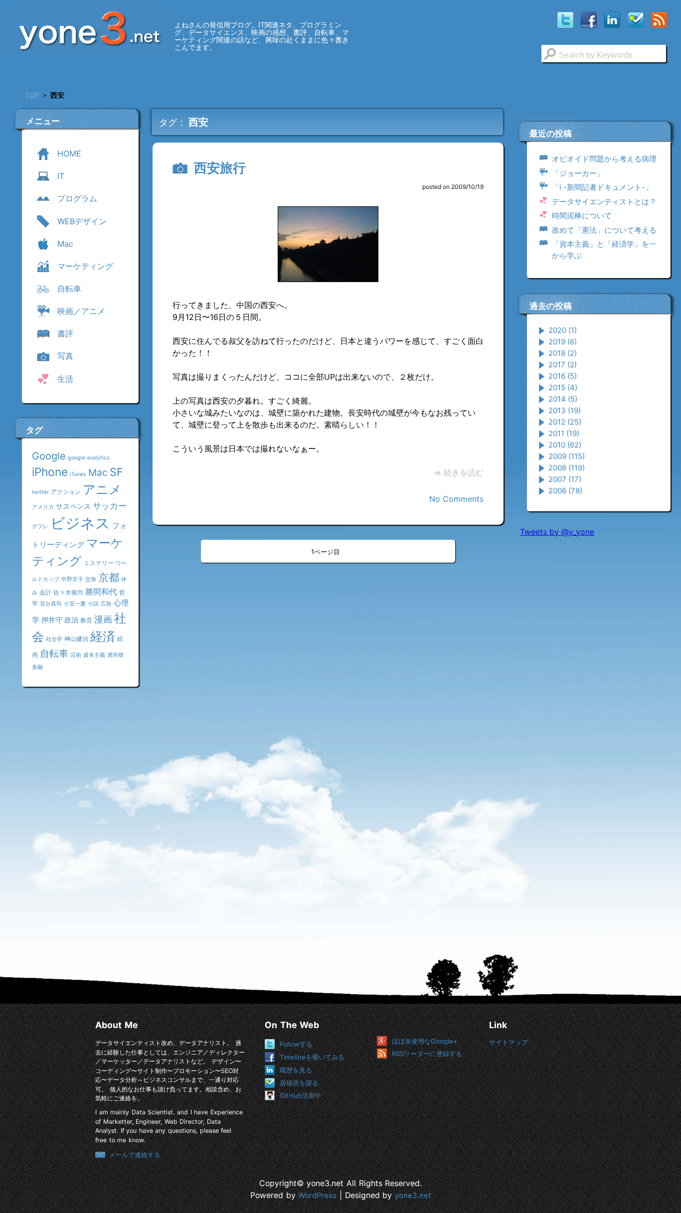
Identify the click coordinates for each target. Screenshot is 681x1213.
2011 (563, 433)
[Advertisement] (595, 697)
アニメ (102, 489)
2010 (564, 445)
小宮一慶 (75, 604)
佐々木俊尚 (68, 592)
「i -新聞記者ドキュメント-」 (602, 187)
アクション (66, 491)
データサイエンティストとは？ (604, 201)
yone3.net (413, 1195)
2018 (562, 353)
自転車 (54, 653)
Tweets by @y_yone (557, 532)
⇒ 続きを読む (459, 472)
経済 (102, 636)
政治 (71, 619)
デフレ (40, 526)
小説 (93, 604)
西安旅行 (220, 167)
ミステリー (99, 563)
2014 (562, 399)
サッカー (110, 505)
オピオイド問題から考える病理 (604, 158)
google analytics (89, 458)
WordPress (317, 1195)
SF (116, 471)
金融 (37, 667)
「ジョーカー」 (578, 173)
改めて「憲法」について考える (604, 230)
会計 (45, 592)
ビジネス (80, 523)
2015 (562, 387)
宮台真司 (51, 604)
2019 (562, 341)
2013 (564, 410)
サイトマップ (508, 1042)
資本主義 (94, 655)
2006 (565, 490)
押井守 (51, 619)
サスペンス (73, 506)
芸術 (75, 655)
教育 (86, 620)
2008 (566, 467)
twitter (40, 492)
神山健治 (76, 638)
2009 (566, 456)
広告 (106, 604)
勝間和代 (101, 592)
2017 (562, 364)
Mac (98, 472)
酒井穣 (115, 655)
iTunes (78, 474)
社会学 (54, 639)
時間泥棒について (582, 215)
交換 (90, 579)
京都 (108, 577)
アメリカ (43, 507)
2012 (564, 422)
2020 (562, 330)
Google (49, 456)
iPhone (50, 471)
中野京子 (72, 579)
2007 (564, 479)
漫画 (103, 618)
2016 (562, 376)
